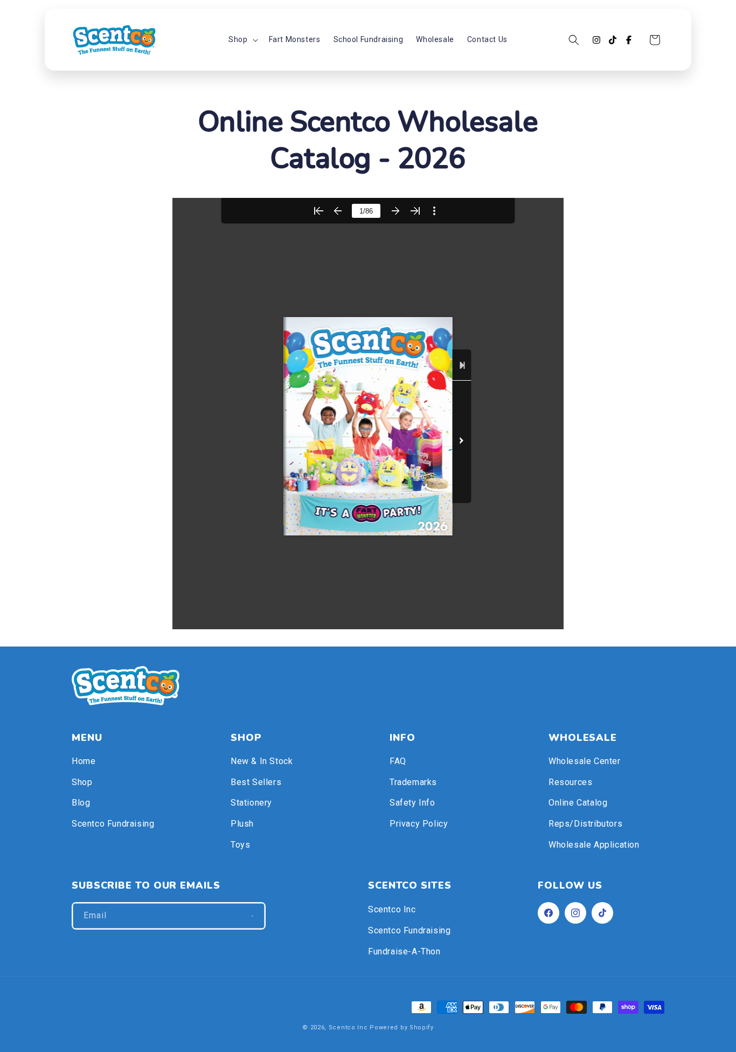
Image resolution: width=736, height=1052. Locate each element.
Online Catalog (577, 802)
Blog (81, 802)
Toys (240, 845)
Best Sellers (256, 782)
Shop (82, 782)
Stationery (251, 802)
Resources (570, 782)
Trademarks (413, 782)
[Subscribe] (252, 916)
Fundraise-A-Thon (404, 951)
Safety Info (412, 802)
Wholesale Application (594, 845)
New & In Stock (262, 761)
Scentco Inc (392, 909)
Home (83, 761)
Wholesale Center (584, 761)
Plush (242, 824)
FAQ (398, 761)
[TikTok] (612, 40)
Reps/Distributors (585, 824)
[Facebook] (628, 40)
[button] (242, 39)
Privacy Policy (419, 824)
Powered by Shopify (402, 1027)
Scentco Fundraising (113, 824)
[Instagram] (596, 40)
